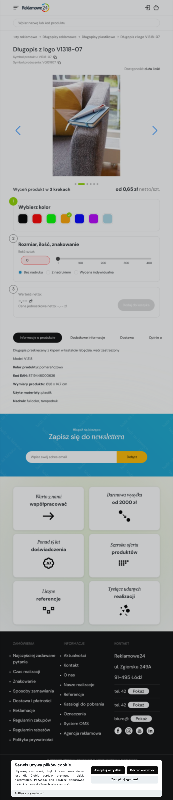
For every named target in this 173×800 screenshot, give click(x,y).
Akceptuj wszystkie (108, 770)
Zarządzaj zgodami (124, 779)
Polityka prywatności (29, 793)
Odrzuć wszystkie (142, 770)
